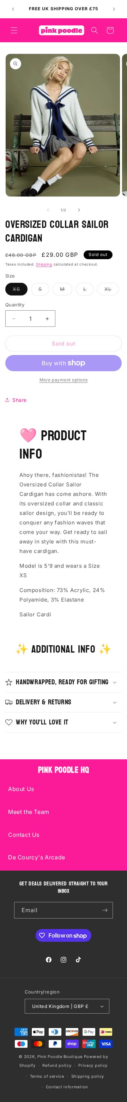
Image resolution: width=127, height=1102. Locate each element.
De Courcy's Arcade (36, 857)
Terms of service (47, 1076)
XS (20, 290)
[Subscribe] (105, 910)
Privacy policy (93, 1065)
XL (111, 290)
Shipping (44, 264)
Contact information (67, 1086)
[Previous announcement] (13, 9)
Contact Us (24, 834)
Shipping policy (87, 1076)
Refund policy (56, 1065)
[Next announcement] (114, 9)
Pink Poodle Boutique (60, 1056)
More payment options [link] (64, 379)
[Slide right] (79, 210)
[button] (14, 30)
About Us (21, 788)
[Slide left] (48, 210)
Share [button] (19, 400)
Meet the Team (28, 811)
